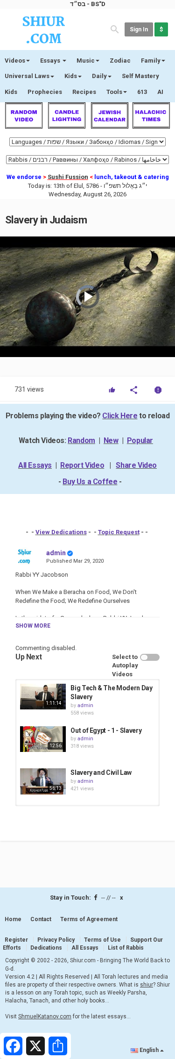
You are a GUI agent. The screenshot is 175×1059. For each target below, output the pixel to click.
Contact (40, 919)
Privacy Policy (56, 940)
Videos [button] (15, 60)
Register (16, 940)
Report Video (82, 465)
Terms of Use (102, 940)
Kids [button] (70, 75)
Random (81, 440)
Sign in (139, 29)
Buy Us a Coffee (90, 481)
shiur (146, 984)
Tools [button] (114, 91)
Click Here (119, 415)
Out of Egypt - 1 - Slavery (105, 730)
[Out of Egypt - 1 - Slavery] (43, 739)
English (149, 1050)
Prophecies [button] (45, 91)
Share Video (136, 465)
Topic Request (119, 532)
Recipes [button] (84, 91)
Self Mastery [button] (140, 75)
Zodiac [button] (120, 60)
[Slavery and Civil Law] (43, 781)
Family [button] (151, 60)
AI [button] (160, 91)
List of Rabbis (126, 948)
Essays (51, 60)
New (111, 440)
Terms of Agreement (89, 919)
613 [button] (142, 91)
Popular (140, 440)
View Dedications (61, 532)
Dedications (46, 948)
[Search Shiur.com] (114, 29)
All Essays (35, 465)
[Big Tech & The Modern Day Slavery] (43, 696)
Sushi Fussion (68, 176)
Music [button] (86, 60)
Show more (32, 626)
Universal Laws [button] (27, 75)
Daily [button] (99, 75)
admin (56, 553)
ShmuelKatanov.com (44, 1016)
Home (13, 919)
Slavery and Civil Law (101, 772)
